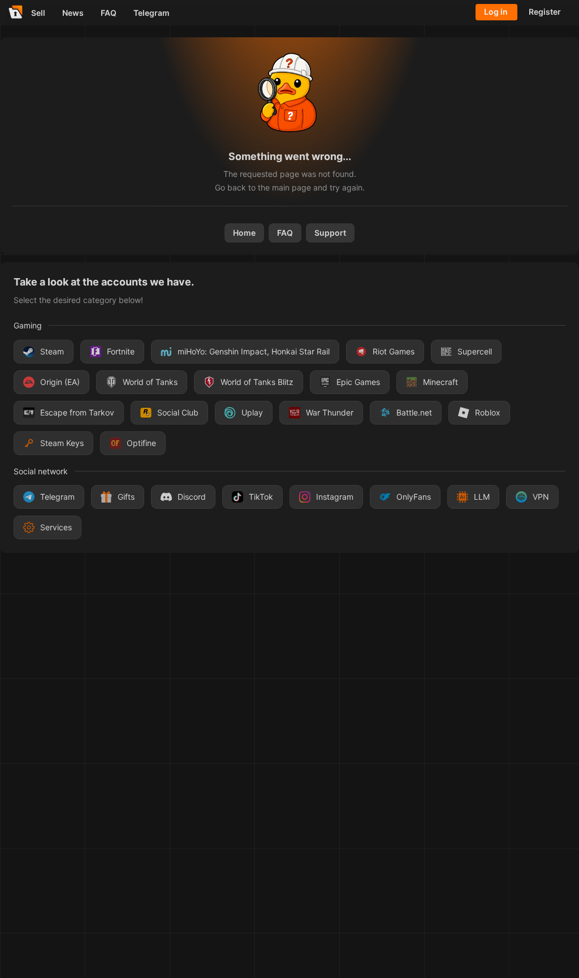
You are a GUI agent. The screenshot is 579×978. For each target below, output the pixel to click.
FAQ (108, 13)
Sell (38, 13)
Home (244, 232)
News (73, 13)
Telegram (151, 13)
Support (330, 232)
